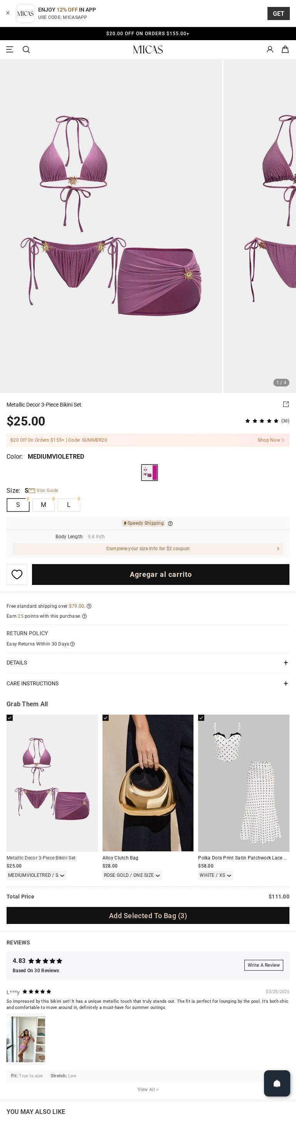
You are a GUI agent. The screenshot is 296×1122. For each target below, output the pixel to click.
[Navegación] (10, 49)
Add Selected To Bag (148, 916)
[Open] (277, 1083)
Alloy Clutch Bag (120, 858)
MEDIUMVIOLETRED (149, 472)
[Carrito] (285, 49)
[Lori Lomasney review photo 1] (26, 1039)
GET (279, 13)
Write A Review (264, 965)
